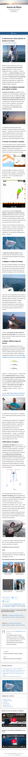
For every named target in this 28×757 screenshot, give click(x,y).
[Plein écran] (24, 725)
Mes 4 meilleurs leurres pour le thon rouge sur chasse (14, 670)
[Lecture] (3, 725)
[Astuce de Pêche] (14, 4)
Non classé (5, 703)
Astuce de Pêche (14, 7)
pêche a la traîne (11, 605)
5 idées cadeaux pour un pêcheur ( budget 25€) (12, 668)
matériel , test (6, 699)
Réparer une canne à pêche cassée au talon (12, 676)
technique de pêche (17, 604)
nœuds (4, 702)
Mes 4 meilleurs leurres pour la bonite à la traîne (13, 671)
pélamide (7, 606)
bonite (6, 605)
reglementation (6, 705)
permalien (24, 606)
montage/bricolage (6, 700)
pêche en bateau (18, 605)
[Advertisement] (14, 22)
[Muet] (22, 725)
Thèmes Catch (17, 754)
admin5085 (14, 43)
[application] (14, 720)
